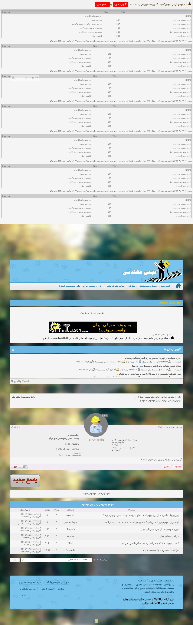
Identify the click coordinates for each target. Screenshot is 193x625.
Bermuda (70, 550)
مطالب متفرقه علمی (113, 358)
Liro (137, 358)
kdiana (70, 536)
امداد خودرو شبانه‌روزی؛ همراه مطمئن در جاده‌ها (157, 363)
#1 (12, 427)
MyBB (157, 599)
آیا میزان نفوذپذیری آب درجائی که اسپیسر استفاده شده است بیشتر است (141, 522)
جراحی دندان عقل (169, 536)
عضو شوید (101, 4)
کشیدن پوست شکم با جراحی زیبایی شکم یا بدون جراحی (150, 543)
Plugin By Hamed (20, 381)
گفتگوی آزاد (111, 366)
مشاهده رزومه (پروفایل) (67, 449)
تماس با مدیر (47, 589)
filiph (70, 543)
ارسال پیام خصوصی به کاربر (125, 440)
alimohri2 (163, 374)
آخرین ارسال (35, 516)
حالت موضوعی (28, 397)
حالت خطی (16, 397)
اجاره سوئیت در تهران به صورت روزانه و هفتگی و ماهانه (153, 355)
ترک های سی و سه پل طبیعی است (161, 550)
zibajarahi (70, 529)
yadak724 (163, 366)
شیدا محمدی (70, 522)
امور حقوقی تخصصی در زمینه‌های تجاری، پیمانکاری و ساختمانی (149, 370)
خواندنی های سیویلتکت (57, 582)
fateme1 (70, 515)
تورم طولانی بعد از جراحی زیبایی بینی (159, 529)
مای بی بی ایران (131, 599)
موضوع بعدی (90, 494)
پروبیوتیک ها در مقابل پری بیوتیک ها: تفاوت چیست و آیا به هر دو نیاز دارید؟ (141, 515)
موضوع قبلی (103, 494)
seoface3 (164, 358)
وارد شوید (119, 4)
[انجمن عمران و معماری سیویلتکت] (152, 281)
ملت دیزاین (148, 603)
